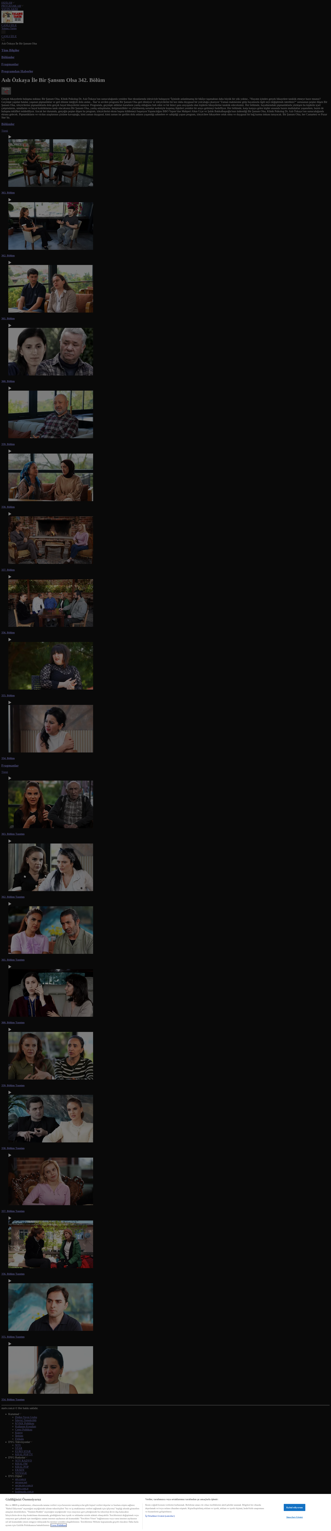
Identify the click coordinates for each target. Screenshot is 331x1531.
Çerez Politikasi (58, 1525)
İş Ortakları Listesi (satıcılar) (160, 1516)
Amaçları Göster (294, 1517)
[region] (165, 1512)
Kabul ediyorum (294, 1507)
